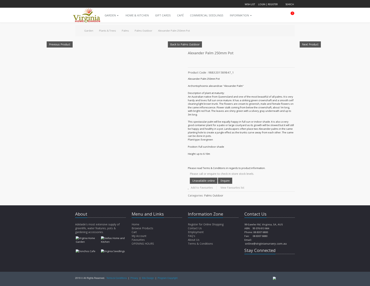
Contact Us (195, 228)
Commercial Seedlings (206, 15)
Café (180, 15)
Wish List (250, 4)
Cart (135, 232)
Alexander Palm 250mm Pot (174, 30)
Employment (196, 232)
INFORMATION (240, 15)
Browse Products (143, 228)
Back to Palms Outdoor (185, 44)
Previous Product (59, 44)
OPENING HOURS (143, 243)
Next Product (310, 44)
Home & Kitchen (137, 15)
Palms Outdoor (143, 30)
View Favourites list (232, 187)
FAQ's (191, 236)
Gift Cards (163, 15)
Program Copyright (167, 277)
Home (136, 224)
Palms (125, 30)
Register (273, 4)
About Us (193, 240)
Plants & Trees (107, 30)
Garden (111, 15)
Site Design (148, 277)
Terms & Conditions (200, 243)
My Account (139, 236)
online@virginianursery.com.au (266, 243)
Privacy (134, 277)
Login (261, 4)
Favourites (138, 240)
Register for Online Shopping (206, 224)
